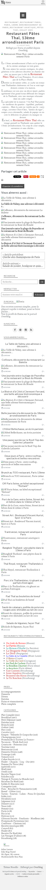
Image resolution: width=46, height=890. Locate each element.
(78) (13, 835)
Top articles (31, 871)
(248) (11, 752)
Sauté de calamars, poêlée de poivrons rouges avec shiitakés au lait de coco (23, 608)
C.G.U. (18, 874)
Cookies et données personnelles (30, 874)
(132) (23, 795)
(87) (7, 828)
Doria (20, 314)
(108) (6, 811)
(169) (6, 769)
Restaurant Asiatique (23, 27)
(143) (12, 784)
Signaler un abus (9, 874)
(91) (13, 823)
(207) (10, 759)
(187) (17, 761)
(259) (9, 749)
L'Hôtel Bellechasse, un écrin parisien (23, 428)
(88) (12, 826)
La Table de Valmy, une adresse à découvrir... (23, 345)
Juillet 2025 (26, 30)
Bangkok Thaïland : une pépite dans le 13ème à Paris (23, 549)
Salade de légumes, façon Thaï (23, 623)
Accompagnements (11, 691)
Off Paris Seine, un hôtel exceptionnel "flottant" (23, 484)
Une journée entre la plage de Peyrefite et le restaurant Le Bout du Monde (23, 376)
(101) (7, 816)
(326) (19, 734)
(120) (7, 803)
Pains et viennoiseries (12, 701)
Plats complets (8, 704)
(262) (8, 747)
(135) (11, 791)
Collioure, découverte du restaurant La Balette (23, 361)
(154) (11, 774)
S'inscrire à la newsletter (13, 186)
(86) (11, 833)
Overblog (38, 867)
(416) (7, 724)
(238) (8, 754)
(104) (5, 813)
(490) (9, 717)
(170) (8, 766)
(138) (19, 789)
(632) (10, 715)
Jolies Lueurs (7, 849)
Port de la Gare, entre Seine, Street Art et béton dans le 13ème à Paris (23, 500)
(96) (22, 818)
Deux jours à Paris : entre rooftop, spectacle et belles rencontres (23, 457)
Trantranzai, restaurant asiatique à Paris (23, 533)
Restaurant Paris (30, 22)
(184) (12, 764)
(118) (6, 806)
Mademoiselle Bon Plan (12, 856)
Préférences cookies (22, 876)
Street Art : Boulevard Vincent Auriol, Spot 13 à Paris (23, 516)
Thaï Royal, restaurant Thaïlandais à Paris (23, 565)
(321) (18, 741)
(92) (14, 821)
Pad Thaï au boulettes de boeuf (23, 596)
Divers (4, 696)
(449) (11, 720)
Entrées (5, 699)
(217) (7, 756)
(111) (7, 808)
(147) (17, 779)
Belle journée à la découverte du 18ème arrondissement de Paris (23, 414)
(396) (7, 727)
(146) (12, 781)
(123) (8, 798)
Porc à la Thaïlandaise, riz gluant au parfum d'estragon (23, 581)
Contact (39, 871)
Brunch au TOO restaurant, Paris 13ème (23, 472)
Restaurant (12, 22)
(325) (11, 737)
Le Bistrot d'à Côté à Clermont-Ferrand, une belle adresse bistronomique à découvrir (23, 394)
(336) (6, 729)
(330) (7, 732)
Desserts (5, 694)
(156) (6, 771)
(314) (14, 744)
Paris (7, 25)
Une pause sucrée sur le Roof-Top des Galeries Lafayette (23, 441)
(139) (8, 786)
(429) (7, 722)
